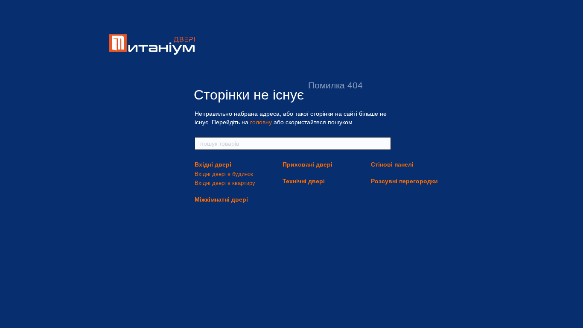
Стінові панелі (392, 164)
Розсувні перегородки (404, 181)
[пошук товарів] (384, 143)
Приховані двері (307, 164)
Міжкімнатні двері (221, 199)
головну (261, 122)
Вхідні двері (213, 164)
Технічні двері (304, 181)
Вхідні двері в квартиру (225, 183)
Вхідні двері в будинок (224, 174)
